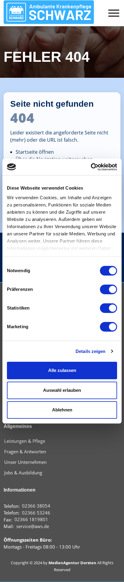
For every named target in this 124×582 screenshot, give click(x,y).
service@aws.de (32, 526)
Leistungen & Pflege (24, 441)
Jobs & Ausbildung (23, 472)
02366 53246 (36, 513)
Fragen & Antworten (25, 451)
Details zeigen (90, 351)
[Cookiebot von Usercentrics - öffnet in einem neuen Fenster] (90, 167)
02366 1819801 (31, 519)
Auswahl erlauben (62, 390)
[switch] (108, 289)
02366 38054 (36, 506)
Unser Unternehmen (25, 462)
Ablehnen (62, 409)
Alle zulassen (62, 370)
